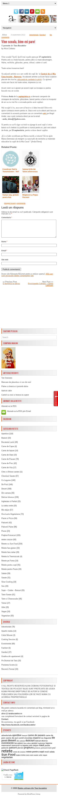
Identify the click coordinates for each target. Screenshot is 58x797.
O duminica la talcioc (11, 284)
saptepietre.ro (24, 96)
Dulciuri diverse (7, 497)
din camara (21, 741)
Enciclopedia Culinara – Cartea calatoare (40, 284)
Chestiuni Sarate (8, 476)
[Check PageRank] (9, 770)
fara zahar (27, 743)
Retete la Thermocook (10, 556)
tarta (27, 755)
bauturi (24, 735)
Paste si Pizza (7, 518)
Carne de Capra (7, 446)
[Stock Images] (8, 368)
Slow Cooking (7, 582)
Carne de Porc (7, 463)
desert (12, 740)
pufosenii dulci (46, 748)
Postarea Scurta (8, 665)
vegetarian (7, 757)
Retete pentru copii (9, 565)
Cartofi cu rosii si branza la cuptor (15, 395)
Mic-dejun (5, 510)
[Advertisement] (29, 307)
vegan (45, 755)
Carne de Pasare (8, 459)
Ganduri (42, 35)
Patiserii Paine (7, 527)
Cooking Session (8, 639)
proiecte (37, 748)
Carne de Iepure (7, 451)
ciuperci (37, 738)
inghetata (41, 743)
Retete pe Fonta (7, 561)
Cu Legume (6, 480)
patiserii (13, 748)
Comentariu (6, 217)
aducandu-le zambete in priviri (29, 79)
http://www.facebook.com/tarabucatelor (18, 725)
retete (7, 751)
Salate (4, 573)
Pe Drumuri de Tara (9, 661)
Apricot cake (6, 391)
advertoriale (6, 735)
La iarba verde (7, 506)
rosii (47, 752)
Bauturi (4, 438)
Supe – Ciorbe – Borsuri (11, 590)
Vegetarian (5, 616)
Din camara (6, 493)
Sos (3, 586)
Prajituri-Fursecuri (8, 535)
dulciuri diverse (41, 741)
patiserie (4, 748)
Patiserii (4, 523)
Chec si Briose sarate (10, 472)
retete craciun (7, 539)
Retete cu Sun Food (9, 544)
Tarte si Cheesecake (9, 599)
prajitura (29, 747)
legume (49, 743)
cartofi (21, 738)
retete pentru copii (35, 752)
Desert (4, 489)
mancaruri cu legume (20, 745)
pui (53, 748)
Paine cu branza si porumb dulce (14, 386)
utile (40, 755)
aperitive (16, 735)
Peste (3, 531)
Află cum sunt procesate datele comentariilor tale (27, 275)
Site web (4, 260)
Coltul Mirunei (7, 635)
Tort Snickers (6, 378)
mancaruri (6, 745)
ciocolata (28, 738)
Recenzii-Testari (7, 669)
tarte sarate (34, 755)
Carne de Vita (7, 467)
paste (47, 745)
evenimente (20, 203)
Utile (3, 607)
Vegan (3, 611)
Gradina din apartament (10, 656)
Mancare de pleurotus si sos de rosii (16, 382)
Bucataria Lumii (7, 442)
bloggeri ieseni (10, 203)
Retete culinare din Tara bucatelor (32, 788)
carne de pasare (36, 735)
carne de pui (12, 738)
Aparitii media (7, 631)
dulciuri (30, 740)
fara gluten (18, 743)
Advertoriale (34, 35)
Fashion (4, 648)
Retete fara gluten (8, 548)
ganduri (34, 743)
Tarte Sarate (6, 594)
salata (51, 752)
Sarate (4, 578)
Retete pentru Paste (9, 569)
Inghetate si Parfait (9, 501)
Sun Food (8, 754)
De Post (4, 484)
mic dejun (34, 745)
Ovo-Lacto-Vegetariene (10, 514)
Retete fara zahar (8, 552)
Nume (4, 242)
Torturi (3, 603)
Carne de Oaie (7, 455)
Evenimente (6, 644)
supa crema (20, 755)
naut (41, 745)
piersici (20, 748)
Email (4, 251)
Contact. (5, 719)
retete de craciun (19, 752)
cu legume (46, 738)
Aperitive (5, 434)
